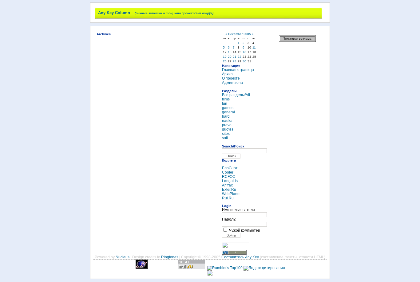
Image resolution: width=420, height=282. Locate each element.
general (228, 112)
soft (225, 138)
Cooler (227, 172)
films (226, 99)
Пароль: (229, 219)
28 (234, 61)
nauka (227, 121)
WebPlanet (231, 194)
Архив (227, 74)
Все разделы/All (236, 95)
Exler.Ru (229, 189)
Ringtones (169, 257)
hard (226, 116)
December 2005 (239, 34)
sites (226, 133)
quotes (227, 129)
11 (254, 47)
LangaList (230, 181)
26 (225, 61)
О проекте (231, 78)
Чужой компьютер (244, 230)
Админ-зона (232, 82)
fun (224, 103)
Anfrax (227, 185)
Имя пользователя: (239, 210)
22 (239, 56)
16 (244, 52)
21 (234, 56)
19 (225, 56)
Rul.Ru (228, 198)
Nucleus (122, 257)
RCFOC (228, 176)
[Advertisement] (297, 138)
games (227, 108)
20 (230, 56)
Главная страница (238, 70)
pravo (227, 125)
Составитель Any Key (240, 257)
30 (244, 61)
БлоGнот (230, 168)
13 (230, 52)
